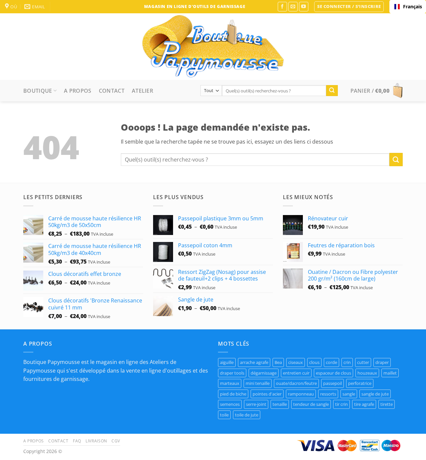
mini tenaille (258, 383)
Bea (278, 362)
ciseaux (295, 362)
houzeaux (367, 373)
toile (224, 415)
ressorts (328, 394)
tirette (386, 404)
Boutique (37, 90)
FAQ (77, 441)
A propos (78, 90)
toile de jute (246, 415)
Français (412, 6)
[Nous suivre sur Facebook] (282, 6)
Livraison (96, 441)
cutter (363, 362)
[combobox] (407, 6)
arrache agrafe (254, 362)
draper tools (232, 373)
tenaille (280, 404)
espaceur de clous (333, 373)
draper (382, 362)
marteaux (229, 383)
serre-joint (256, 404)
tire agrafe (364, 404)
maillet (390, 373)
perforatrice (359, 383)
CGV (115, 441)
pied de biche (233, 394)
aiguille (227, 362)
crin (347, 362)
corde (331, 362)
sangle (348, 394)
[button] (349, 6)
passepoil (332, 383)
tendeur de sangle (311, 404)
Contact (111, 90)
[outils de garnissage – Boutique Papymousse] (213, 46)
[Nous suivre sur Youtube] (304, 6)
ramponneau (301, 394)
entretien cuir (296, 373)
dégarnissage (264, 373)
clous (314, 362)
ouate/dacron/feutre (296, 383)
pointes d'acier (267, 394)
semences (230, 404)
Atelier (142, 90)
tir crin (341, 404)
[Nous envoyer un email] (293, 6)
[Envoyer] (331, 90)
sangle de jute (375, 394)
